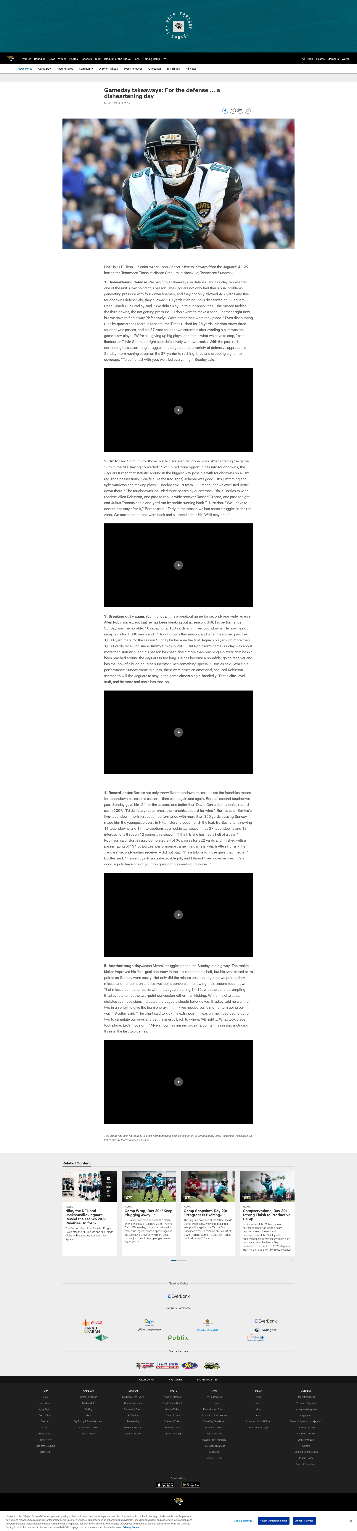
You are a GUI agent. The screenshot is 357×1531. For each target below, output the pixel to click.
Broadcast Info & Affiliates (258, 1421)
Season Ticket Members (214, 1439)
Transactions (45, 1403)
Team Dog (45, 1451)
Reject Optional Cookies (273, 1520)
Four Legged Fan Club (214, 1445)
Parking (88, 1409)
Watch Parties (89, 1433)
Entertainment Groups (214, 1409)
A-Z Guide (133, 1415)
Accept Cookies (304, 1520)
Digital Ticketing (173, 1433)
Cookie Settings (243, 1520)
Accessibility (133, 1421)
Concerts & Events (133, 1409)
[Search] (303, 58)
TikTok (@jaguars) (306, 1427)
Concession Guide (88, 1427)
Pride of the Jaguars (45, 1445)
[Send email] (240, 112)
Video (258, 1409)
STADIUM (133, 1390)
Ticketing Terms (173, 1427)
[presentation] (293, 1261)
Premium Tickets (172, 1421)
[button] (178, 410)
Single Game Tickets (173, 1403)
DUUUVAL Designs (214, 1427)
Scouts (45, 1427)
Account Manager (172, 1397)
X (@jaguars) (306, 1415)
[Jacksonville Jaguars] (178, 1502)
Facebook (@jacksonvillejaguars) (306, 1421)
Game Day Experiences (214, 1421)
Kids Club (214, 1451)
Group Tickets (173, 1415)
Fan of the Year (214, 1433)
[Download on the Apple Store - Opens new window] (165, 1485)
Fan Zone (214, 1403)
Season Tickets (172, 1409)
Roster (45, 1397)
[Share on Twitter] (233, 112)
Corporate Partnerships (306, 1451)
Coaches (45, 1421)
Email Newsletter (306, 1439)
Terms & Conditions (306, 1464)
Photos (258, 1403)
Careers (306, 1445)
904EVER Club (214, 1458)
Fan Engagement (214, 1397)
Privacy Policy (306, 1458)
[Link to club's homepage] (10, 58)
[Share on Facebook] (225, 112)
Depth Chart (45, 1415)
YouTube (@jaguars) (306, 1403)
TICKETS (172, 1390)
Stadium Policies (133, 1433)
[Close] (351, 1520)
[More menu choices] (164, 58)
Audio (258, 1415)
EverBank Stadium (133, 1427)
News (258, 1397)
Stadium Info (88, 1403)
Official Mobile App (306, 1397)
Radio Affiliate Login (258, 1427)
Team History (45, 1439)
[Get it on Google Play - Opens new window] (190, 1486)
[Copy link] (248, 111)
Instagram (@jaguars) (306, 1409)
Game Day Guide (88, 1397)
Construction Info (133, 1403)
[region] (178, 1521)
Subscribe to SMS (306, 1433)
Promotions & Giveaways (214, 1415)
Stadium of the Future (133, 1397)
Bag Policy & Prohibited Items (89, 1421)
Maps (88, 1415)
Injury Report (45, 1409)
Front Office (45, 1433)
